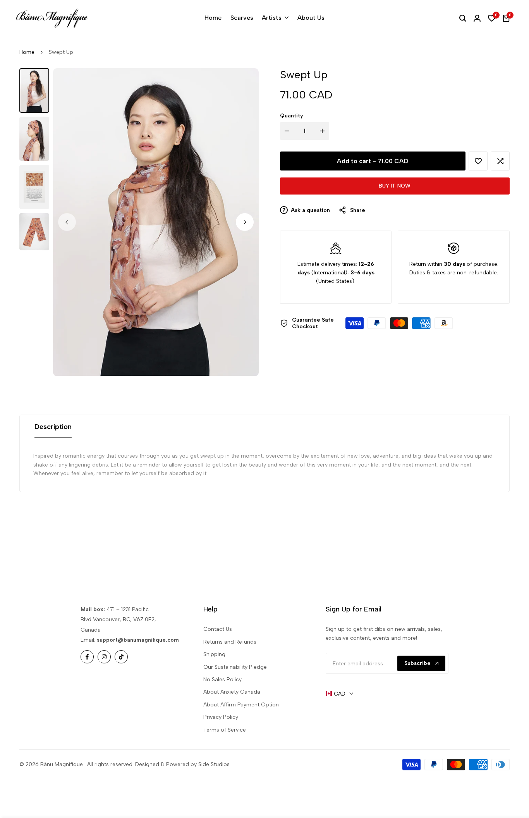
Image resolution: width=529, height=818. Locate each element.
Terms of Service (224, 730)
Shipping (214, 654)
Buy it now (394, 186)
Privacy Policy (220, 717)
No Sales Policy (222, 679)
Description (53, 426)
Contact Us (217, 629)
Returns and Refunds (229, 642)
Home (26, 52)
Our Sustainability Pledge (235, 667)
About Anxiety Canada (231, 692)
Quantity (291, 115)
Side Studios (214, 764)
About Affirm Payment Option (241, 704)
